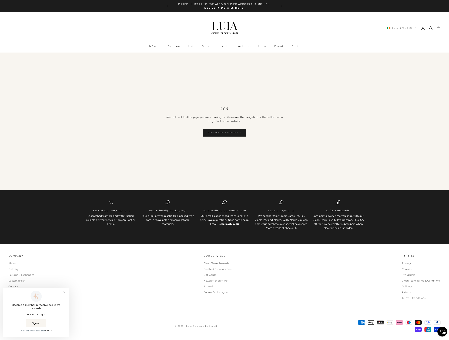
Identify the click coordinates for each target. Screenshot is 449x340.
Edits (296, 46)
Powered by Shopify (206, 326)
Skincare (174, 46)
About (12, 263)
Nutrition (224, 46)
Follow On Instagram (217, 292)
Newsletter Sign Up (215, 280)
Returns (406, 292)
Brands (279, 46)
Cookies (406, 269)
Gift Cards (210, 274)
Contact (13, 286)
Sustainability (16, 280)
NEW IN (155, 46)
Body (206, 46)
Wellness (244, 46)
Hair (191, 46)
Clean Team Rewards (216, 263)
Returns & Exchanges (21, 274)
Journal (208, 286)
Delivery (13, 269)
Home (262, 46)
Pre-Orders (408, 274)
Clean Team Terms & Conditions (421, 280)
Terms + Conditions (413, 298)
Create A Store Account (218, 269)
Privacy (406, 263)
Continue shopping (224, 132)
